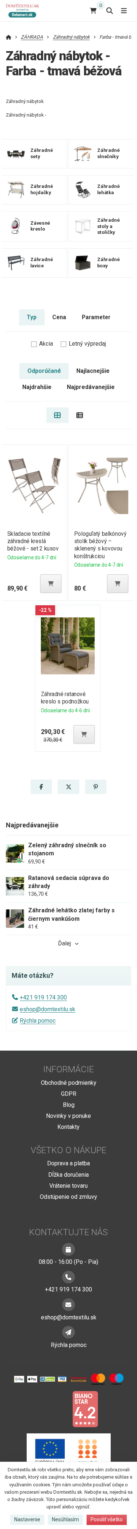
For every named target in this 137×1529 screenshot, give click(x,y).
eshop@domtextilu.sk (47, 1009)
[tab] (57, 415)
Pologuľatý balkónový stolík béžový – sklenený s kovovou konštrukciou (100, 544)
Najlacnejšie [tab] (93, 370)
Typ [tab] (32, 317)
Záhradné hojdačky (41, 189)
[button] (50, 583)
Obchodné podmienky (68, 1082)
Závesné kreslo (40, 226)
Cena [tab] (59, 317)
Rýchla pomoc (38, 1020)
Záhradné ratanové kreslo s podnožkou (65, 698)
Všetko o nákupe (68, 1150)
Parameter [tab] (96, 317)
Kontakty (68, 1126)
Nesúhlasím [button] (65, 1519)
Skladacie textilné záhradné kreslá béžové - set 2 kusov (32, 541)
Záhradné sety (41, 153)
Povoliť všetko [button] (107, 1519)
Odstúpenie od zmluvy (68, 1196)
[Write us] (68, 1332)
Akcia (46, 343)
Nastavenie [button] (27, 1519)
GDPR (68, 1093)
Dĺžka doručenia (68, 1174)
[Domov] (25, 10)
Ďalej (64, 943)
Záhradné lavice (41, 262)
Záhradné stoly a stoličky (108, 226)
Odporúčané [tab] (44, 370)
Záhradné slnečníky (108, 153)
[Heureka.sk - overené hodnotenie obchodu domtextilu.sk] (55, 1408)
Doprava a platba (68, 1163)
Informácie (68, 1069)
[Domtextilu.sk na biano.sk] (85, 1408)
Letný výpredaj (87, 343)
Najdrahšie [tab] (37, 387)
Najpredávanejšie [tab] (91, 387)
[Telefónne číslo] (68, 1277)
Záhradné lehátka (108, 189)
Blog (69, 1104)
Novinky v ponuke (68, 1115)
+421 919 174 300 (43, 997)
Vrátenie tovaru (68, 1185)
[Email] (68, 1304)
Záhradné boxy (108, 262)
